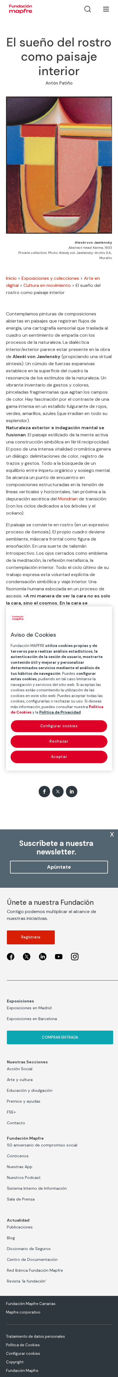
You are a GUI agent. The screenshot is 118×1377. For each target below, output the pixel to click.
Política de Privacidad (60, 712)
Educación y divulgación (29, 1090)
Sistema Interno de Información (37, 1188)
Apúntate (59, 867)
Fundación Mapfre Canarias (31, 1303)
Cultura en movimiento (47, 285)
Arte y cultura (20, 1079)
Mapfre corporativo (23, 1312)
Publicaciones (20, 1227)
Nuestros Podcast (24, 1177)
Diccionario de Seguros (29, 1248)
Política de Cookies (23, 1345)
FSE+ (11, 1112)
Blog (11, 1237)
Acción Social (19, 1068)
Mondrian (68, 499)
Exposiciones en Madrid (29, 1007)
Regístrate (30, 937)
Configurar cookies (23, 1353)
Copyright (14, 1362)
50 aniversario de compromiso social (42, 1145)
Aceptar (59, 756)
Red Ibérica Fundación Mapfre (35, 1270)
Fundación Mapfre (22, 1370)
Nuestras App (19, 1166)
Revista (26, 1281)
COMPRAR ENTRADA (60, 1037)
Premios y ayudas (23, 1101)
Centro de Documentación (32, 1259)
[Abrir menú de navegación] (102, 9)
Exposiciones (20, 1001)
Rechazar (59, 741)
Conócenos (18, 1155)
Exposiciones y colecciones (50, 278)
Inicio (11, 278)
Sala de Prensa (21, 1199)
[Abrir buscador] (87, 9)
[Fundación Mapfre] (20, 9)
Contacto (16, 1122)
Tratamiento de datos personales (35, 1336)
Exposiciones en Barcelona (32, 1018)
